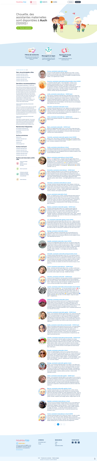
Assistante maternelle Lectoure (22, 80)
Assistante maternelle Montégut (22, 151)
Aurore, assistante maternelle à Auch (57, 194)
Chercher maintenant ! (25, 28)
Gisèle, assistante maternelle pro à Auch (58, 147)
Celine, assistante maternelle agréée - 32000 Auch (61, 375)
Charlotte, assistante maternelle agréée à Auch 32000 (61, 137)
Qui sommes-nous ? (42, 442)
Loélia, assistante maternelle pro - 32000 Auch (59, 94)
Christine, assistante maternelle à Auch (57, 106)
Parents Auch (18, 142)
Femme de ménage (23, 161)
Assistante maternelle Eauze (21, 79)
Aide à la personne (23, 168)
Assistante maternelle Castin (21, 155)
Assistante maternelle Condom (22, 74)
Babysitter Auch (19, 140)
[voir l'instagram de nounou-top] (79, 442)
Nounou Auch (18, 137)
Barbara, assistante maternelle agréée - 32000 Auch (61, 207)
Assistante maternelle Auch (21, 138)
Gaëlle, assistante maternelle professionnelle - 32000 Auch (63, 325)
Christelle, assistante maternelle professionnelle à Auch (62, 254)
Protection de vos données (46, 458)
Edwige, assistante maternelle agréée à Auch (59, 363)
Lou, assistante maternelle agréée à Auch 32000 (60, 219)
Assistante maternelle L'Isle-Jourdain (23, 77)
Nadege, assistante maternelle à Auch (57, 231)
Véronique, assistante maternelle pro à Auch (59, 182)
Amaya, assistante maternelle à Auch (57, 71)
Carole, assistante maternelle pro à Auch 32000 (60, 414)
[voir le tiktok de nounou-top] (73, 442)
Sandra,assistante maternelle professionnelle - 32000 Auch (25, 104)
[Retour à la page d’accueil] (21, 2)
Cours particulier (23, 175)
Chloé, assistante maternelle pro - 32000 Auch (59, 117)
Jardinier (21, 162)
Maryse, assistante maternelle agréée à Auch (59, 388)
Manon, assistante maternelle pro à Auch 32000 (60, 157)
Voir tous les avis (19, 449)
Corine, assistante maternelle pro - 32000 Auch (60, 266)
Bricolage (22, 165)
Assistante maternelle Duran (21, 148)
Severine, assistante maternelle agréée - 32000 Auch (61, 312)
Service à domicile (23, 163)
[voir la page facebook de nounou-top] (76, 442)
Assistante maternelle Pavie (21, 150)
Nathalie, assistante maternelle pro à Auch (58, 401)
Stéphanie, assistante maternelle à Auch (58, 299)
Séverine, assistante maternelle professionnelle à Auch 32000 (64, 81)
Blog (56, 443)
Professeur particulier (24, 172)
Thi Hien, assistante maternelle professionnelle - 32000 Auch (63, 337)
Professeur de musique (24, 174)
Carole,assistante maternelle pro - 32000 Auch (25, 85)
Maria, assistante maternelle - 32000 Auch (58, 127)
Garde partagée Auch (20, 143)
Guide (56, 442)
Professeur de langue (24, 173)
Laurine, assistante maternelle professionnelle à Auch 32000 (63, 286)
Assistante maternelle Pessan (21, 153)
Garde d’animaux (23, 179)
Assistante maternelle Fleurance (22, 75)
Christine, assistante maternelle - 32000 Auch (59, 276)
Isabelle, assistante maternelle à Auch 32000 (59, 241)
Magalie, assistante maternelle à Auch (57, 350)
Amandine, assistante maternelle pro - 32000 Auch (61, 170)
